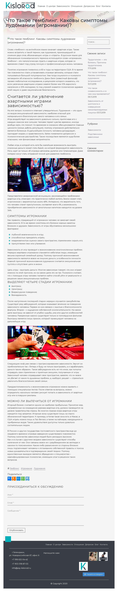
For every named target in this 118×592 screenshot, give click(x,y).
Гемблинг (14, 468)
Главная (41, 6)
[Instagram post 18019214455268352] (103, 556)
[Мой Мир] (18, 479)
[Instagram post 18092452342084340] (83, 566)
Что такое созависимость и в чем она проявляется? (99, 91)
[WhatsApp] (23, 479)
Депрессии (89, 6)
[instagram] (54, 558)
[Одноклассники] (14, 479)
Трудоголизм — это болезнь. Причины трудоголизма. (97, 63)
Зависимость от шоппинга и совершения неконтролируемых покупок (97, 107)
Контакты (106, 6)
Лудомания (39, 468)
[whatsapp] (46, 558)
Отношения (76, 6)
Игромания (26, 468)
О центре (51, 6)
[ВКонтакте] (9, 479)
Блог (98, 6)
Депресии (89, 545)
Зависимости (63, 6)
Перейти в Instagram (95, 574)
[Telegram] (27, 479)
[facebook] (50, 558)
